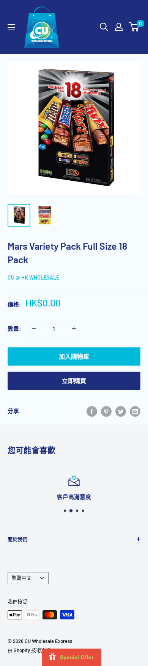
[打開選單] (11, 27)
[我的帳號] (119, 27)
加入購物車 (74, 356)
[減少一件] (34, 328)
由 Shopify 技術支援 (29, 650)
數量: (14, 328)
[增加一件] (74, 328)
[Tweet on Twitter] (120, 410)
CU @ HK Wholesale (33, 277)
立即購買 (74, 380)
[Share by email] (135, 410)
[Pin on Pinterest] (106, 410)
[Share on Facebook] (92, 410)
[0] (134, 26)
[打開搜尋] (104, 27)
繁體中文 (21, 578)
